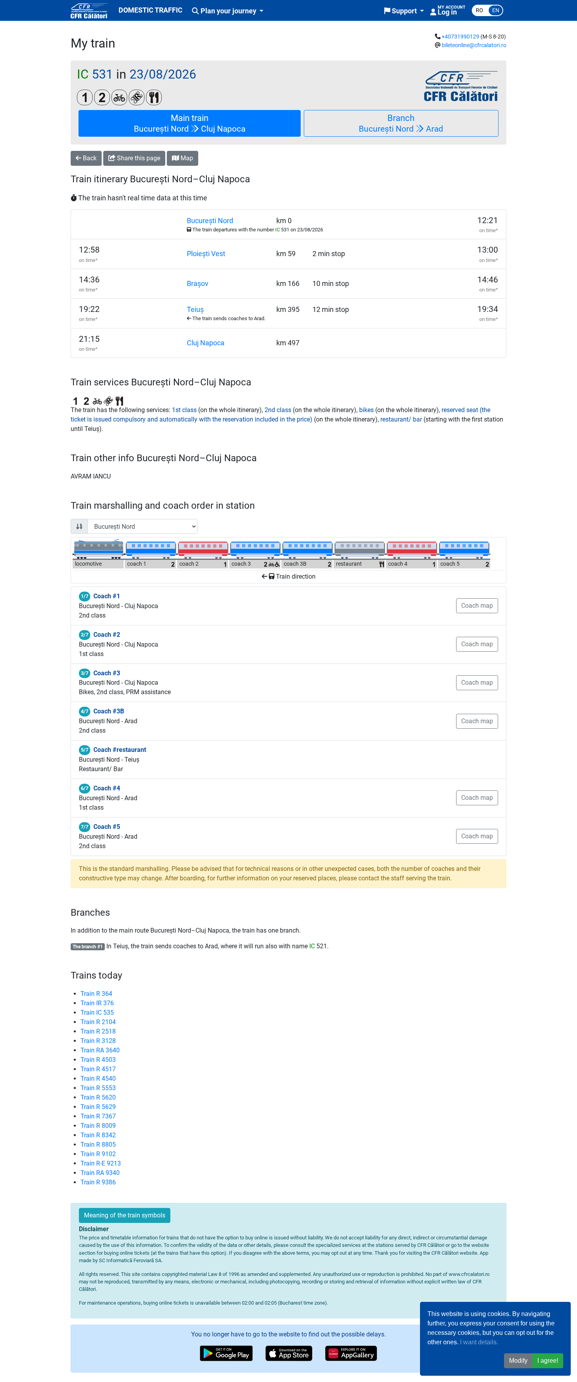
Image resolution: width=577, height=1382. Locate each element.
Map (186, 158)
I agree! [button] (547, 1360)
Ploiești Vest (206, 254)
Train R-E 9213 (100, 1163)
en (495, 10)
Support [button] (404, 11)
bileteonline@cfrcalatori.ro (474, 45)
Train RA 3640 (100, 1050)
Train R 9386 (98, 1182)
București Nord (210, 221)
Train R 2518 (98, 1031)
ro (479, 10)
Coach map (477, 605)
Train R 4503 (98, 1059)
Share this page (137, 158)
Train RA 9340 (100, 1173)
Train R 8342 (98, 1135)
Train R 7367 (98, 1116)
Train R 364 (96, 993)
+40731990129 (460, 36)
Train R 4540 (98, 1078)
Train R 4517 (98, 1069)
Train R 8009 (98, 1125)
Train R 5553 (98, 1088)
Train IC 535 (97, 1012)
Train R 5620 (98, 1097)
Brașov (197, 284)
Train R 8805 (98, 1144)
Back (89, 158)
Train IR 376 (97, 1003)
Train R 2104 (98, 1022)
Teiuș (195, 309)
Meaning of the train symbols (124, 1215)
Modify (518, 1360)
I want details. (479, 1342)
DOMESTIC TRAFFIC (151, 10)
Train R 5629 (98, 1107)
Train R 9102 (98, 1154)
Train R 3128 (98, 1041)
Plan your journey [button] (228, 11)
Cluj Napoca (206, 343)
